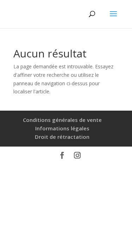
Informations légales (62, 128)
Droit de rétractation (62, 136)
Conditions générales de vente (62, 119)
